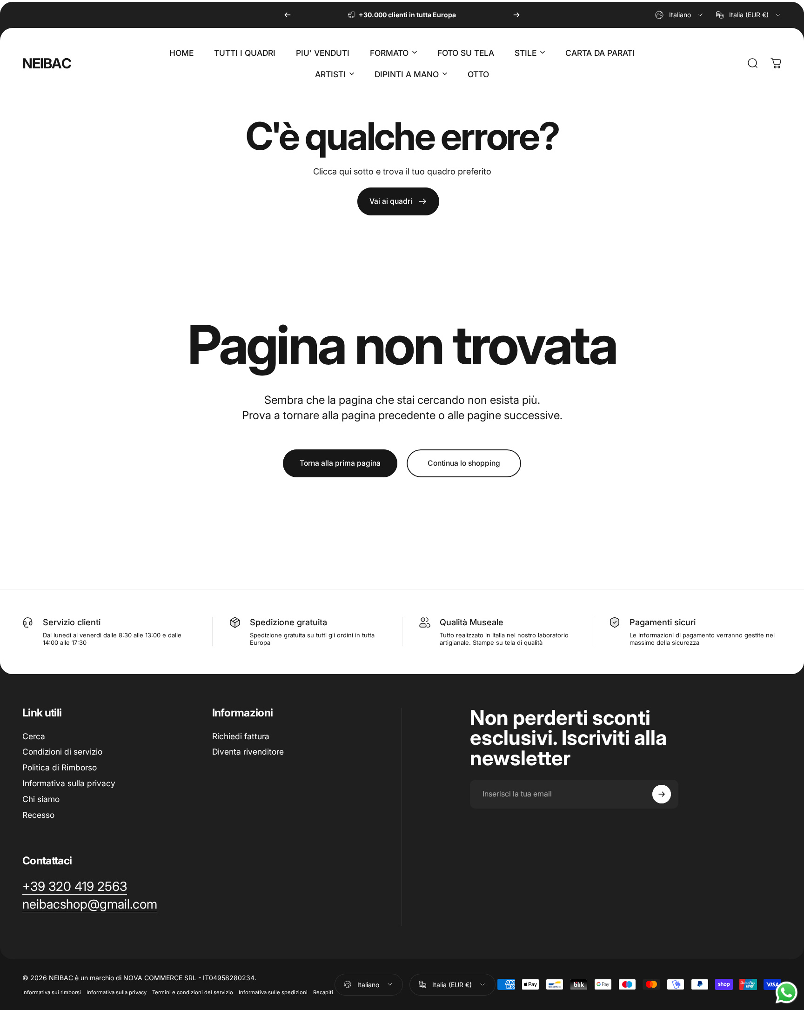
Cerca (33, 736)
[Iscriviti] (661, 794)
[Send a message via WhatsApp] (786, 992)
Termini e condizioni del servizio (192, 992)
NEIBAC (46, 63)
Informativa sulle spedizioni (273, 992)
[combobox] (679, 15)
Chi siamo (41, 799)
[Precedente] (287, 15)
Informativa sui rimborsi (51, 992)
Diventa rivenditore (248, 752)
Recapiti (323, 992)
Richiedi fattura (240, 736)
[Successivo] (516, 15)
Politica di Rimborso (59, 767)
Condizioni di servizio (62, 752)
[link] (398, 201)
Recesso (38, 815)
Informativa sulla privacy (68, 783)
